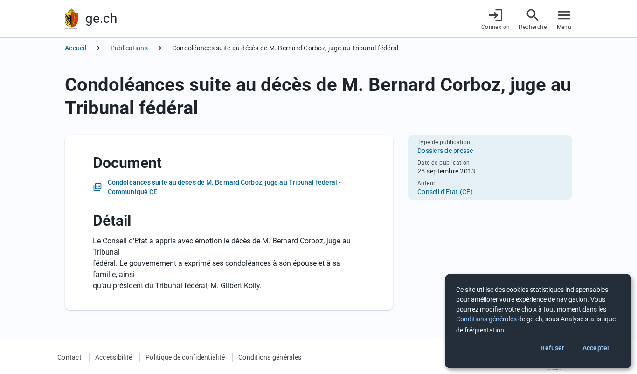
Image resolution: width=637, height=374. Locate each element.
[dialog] (538, 321)
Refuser (552, 348)
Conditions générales (269, 357)
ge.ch (101, 18)
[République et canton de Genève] (71, 18)
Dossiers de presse (445, 150)
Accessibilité (113, 357)
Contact (69, 357)
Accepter (595, 348)
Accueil (75, 48)
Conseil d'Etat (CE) (445, 191)
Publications (129, 48)
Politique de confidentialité (185, 357)
